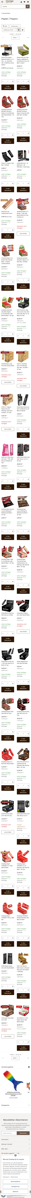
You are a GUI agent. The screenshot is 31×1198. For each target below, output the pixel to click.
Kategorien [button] (5, 1105)
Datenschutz (14, 1177)
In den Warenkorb (7, 87)
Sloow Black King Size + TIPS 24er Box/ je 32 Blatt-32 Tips (7, 663)
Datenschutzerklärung (8, 1125)
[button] (21, 2)
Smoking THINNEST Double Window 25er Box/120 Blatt (23, 917)
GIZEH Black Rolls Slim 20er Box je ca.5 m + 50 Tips (23, 459)
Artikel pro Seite (8, 30)
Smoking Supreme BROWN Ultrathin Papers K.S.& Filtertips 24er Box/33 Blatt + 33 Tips (7, 113)
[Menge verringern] (2, 81)
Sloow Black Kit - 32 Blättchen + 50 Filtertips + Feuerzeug (23, 165)
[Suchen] (28, 6)
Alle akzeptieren (15, 1181)
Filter (5, 26)
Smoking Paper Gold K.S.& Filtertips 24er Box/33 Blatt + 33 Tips (7, 561)
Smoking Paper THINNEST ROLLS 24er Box (7, 917)
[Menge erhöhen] (12, 81)
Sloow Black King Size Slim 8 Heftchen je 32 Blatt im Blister (23, 408)
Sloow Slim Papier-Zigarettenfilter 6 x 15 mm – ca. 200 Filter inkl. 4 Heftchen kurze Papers (7, 61)
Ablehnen (15, 1191)
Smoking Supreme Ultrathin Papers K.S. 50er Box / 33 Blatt (23, 259)
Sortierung (14, 26)
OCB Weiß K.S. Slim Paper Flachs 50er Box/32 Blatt (22, 1019)
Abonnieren (23, 1133)
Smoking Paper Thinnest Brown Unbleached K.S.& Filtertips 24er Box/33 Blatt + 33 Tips (23, 562)
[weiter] (28, 37)
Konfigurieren (15, 1186)
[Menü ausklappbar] (2, 1)
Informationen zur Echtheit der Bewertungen (16, 1197)
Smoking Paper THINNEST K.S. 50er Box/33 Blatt (7, 865)
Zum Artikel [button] (23, 233)
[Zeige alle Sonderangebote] (29, 1067)
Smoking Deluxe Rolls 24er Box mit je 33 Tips (23, 713)
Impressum (6, 1177)
